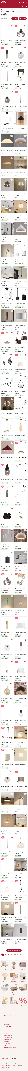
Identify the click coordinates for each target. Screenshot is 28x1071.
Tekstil (23, 969)
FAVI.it (9, 1065)
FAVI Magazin (7, 1041)
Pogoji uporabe (7, 1045)
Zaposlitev (6, 1020)
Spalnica (23, 992)
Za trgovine (7, 1043)
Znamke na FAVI (8, 1037)
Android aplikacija (10, 1054)
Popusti (23, 1005)
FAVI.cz (4, 1063)
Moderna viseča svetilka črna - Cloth (11, 523)
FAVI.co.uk (18, 1065)
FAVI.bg (4, 1067)
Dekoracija (9, 6)
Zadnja (22, 954)
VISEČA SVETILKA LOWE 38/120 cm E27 (11, 347)
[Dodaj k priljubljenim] (12, 48)
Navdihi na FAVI (8, 1039)
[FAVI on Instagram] (7, 1026)
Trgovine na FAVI (8, 1035)
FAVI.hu (22, 1063)
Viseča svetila (10, 9)
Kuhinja (23, 981)
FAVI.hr (4, 1065)
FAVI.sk (9, 1063)
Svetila (5, 981)
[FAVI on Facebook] (4, 1026)
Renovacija (14, 981)
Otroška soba (5, 1006)
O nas (5, 1033)
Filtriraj (24, 18)
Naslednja (13, 954)
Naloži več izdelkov (13, 950)
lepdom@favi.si (9, 1015)
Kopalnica (5, 992)
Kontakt (6, 1018)
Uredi (15, 18)
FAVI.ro (18, 1063)
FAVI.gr (8, 1067)
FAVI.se (13, 1065)
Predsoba (14, 1005)
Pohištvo (3, 6)
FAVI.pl (13, 1063)
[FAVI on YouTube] (10, 1026)
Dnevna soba (14, 993)
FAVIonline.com (6, 1058)
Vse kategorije (21, 6)
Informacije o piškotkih (10, 1047)
